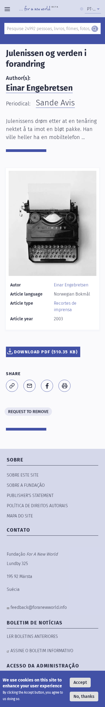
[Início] (38, 9)
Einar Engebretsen (39, 88)
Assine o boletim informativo (41, 650)
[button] (12, 386)
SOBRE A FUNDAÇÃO (26, 485)
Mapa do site (20, 515)
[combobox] (93, 9)
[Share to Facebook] (47, 386)
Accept (80, 682)
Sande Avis (55, 103)
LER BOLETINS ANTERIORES (32, 636)
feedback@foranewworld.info (38, 607)
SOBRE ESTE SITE (22, 475)
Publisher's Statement (30, 495)
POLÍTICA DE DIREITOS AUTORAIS (37, 505)
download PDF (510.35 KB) (46, 351)
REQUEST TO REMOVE (28, 411)
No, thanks (84, 696)
